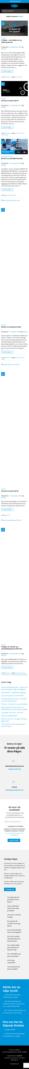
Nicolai (20, 16)
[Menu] (26, 5)
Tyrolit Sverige (18, 77)
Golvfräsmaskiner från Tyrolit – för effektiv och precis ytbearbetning (14, 700)
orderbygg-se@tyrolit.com (14, 790)
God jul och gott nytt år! (10, 100)
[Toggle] (5, 897)
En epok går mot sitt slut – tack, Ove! (12, 712)
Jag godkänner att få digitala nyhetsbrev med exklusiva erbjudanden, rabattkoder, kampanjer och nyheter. (14, 828)
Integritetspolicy (14, 1064)
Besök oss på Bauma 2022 (11, 327)
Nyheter (3, 38)
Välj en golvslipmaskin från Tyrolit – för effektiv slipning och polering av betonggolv (14, 708)
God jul (17, 133)
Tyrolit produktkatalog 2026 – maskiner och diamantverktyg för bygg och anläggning (14, 688)
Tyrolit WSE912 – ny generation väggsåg (13, 692)
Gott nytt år (22, 133)
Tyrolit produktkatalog (14, 674)
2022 (16, 673)
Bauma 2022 (18, 357)
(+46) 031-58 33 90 (14, 769)
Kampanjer (4, 156)
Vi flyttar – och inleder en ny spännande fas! (14, 704)
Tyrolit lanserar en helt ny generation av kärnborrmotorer (13, 725)
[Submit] (25, 10)
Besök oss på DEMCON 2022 (12, 158)
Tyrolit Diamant (5, 674)
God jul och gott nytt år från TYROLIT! (12, 696)
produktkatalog (21, 673)
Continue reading (7, 71)
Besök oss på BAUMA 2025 (9, 716)
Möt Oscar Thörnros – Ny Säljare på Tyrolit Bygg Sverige (14, 720)
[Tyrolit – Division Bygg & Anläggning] (14, 6)
